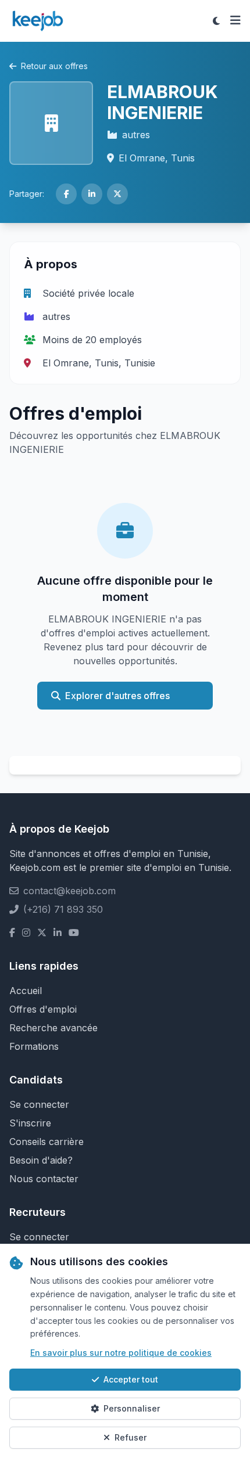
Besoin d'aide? (41, 1160)
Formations (34, 1046)
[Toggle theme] (216, 21)
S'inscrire (30, 1123)
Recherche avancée (53, 1028)
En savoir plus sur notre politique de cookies (121, 1353)
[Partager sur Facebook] (66, 193)
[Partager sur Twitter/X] (117, 193)
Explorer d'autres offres (117, 695)
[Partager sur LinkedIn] (91, 193)
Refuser (131, 1437)
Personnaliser (131, 1408)
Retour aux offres (54, 66)
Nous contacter (43, 1179)
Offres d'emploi (43, 1009)
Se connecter (39, 1104)
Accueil (25, 990)
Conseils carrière (46, 1141)
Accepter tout (130, 1379)
